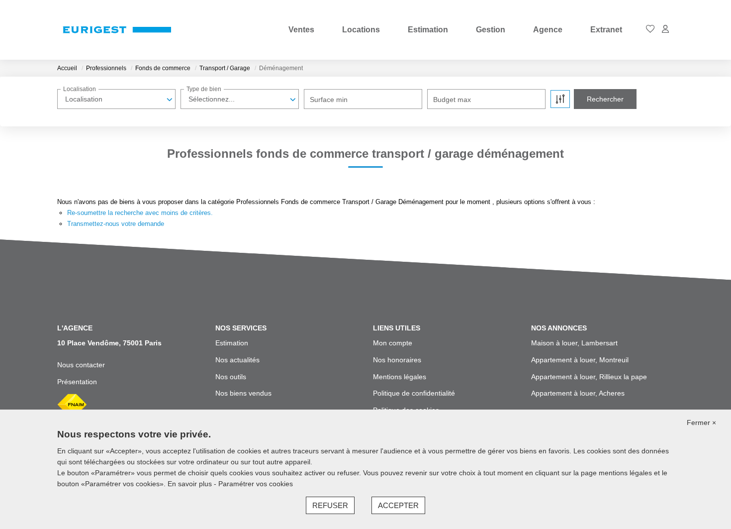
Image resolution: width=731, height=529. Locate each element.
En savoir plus (191, 484)
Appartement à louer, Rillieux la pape (589, 377)
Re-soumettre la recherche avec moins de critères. (140, 212)
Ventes (301, 29)
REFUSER (330, 505)
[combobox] (116, 99)
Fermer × (701, 422)
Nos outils (230, 377)
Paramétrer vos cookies (255, 484)
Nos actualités (237, 360)
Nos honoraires (397, 360)
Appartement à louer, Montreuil (580, 360)
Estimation (428, 29)
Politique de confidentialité (414, 393)
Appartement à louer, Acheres (578, 393)
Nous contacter (81, 365)
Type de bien (203, 89)
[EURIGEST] (117, 30)
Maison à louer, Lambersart (574, 343)
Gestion (490, 29)
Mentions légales (399, 377)
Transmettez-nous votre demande (115, 223)
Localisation (79, 89)
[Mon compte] (665, 29)
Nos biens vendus (243, 393)
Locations (361, 29)
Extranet (606, 29)
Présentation (77, 382)
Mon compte (392, 343)
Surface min (329, 100)
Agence (547, 29)
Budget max (452, 100)
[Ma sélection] (650, 29)
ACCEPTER (398, 505)
